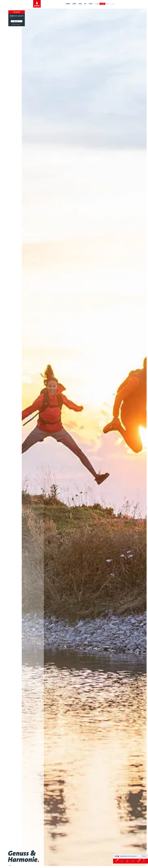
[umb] (144, 861)
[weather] (122, 861)
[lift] (116, 861)
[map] (127, 861)
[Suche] (109, 3)
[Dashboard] (112, 3)
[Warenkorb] (114, 3)
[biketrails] (138, 861)
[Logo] (37, 4)
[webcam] (133, 861)
